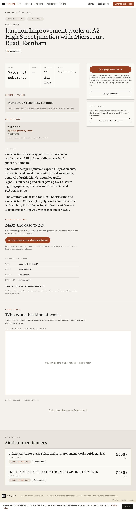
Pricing (63, 4)
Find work (39, 4)
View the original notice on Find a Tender (23, 286)
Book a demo (103, 4)
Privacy (131, 500)
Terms (123, 500)
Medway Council (12, 25)
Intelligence (52, 4)
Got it (127, 507)
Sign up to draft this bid (112, 69)
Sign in (91, 4)
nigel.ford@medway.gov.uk (20, 130)
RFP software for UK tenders (31, 496)
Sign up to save (112, 94)
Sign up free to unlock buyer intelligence (29, 240)
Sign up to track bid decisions (110, 121)
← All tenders (11, 12)
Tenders (28, 4)
